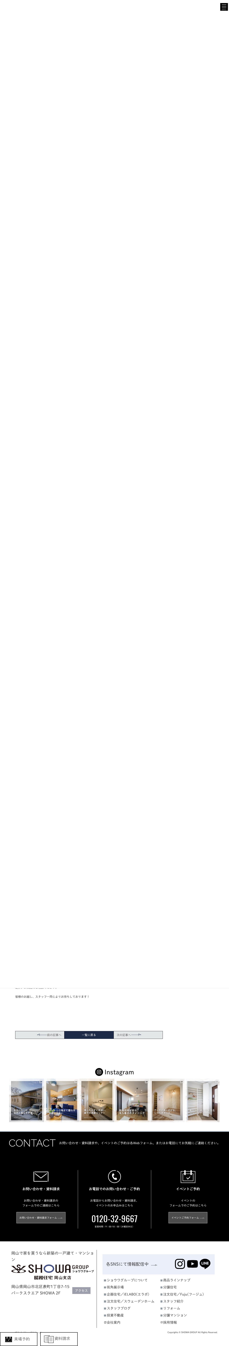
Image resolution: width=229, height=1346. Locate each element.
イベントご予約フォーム (185, 1217)
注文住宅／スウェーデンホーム (130, 1301)
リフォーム (171, 1308)
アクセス (81, 1290)
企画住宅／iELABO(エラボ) (128, 1294)
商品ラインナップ (176, 1280)
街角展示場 (115, 1287)
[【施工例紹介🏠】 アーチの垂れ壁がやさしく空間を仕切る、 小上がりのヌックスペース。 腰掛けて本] (167, 1100)
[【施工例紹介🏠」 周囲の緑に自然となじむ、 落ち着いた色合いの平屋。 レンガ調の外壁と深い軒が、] (26, 1100)
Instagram (119, 1072)
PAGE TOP (220, 1168)
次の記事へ (124, 1035)
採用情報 (170, 1322)
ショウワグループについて (127, 1280)
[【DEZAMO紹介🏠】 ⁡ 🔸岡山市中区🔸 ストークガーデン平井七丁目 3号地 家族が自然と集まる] (132, 1100)
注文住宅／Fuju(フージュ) (183, 1294)
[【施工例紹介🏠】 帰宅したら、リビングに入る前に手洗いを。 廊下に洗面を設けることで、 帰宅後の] (96, 1100)
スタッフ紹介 (173, 1301)
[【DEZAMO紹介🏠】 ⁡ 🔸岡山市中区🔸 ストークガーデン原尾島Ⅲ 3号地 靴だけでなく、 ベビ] (202, 1100)
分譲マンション (175, 1315)
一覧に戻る (89, 1035)
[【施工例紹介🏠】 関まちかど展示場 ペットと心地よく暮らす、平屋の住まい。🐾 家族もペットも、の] (61, 1100)
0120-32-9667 (114, 1218)
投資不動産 (115, 1315)
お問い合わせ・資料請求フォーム (38, 1217)
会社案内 (113, 1322)
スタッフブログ (119, 1308)
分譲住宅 (170, 1287)
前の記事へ (54, 1035)
